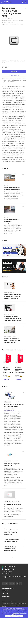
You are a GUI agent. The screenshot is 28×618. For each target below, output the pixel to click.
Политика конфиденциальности (9, 603)
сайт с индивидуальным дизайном (9, 410)
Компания (5, 593)
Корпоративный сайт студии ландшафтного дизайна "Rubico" (12, 340)
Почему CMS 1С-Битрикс (12, 504)
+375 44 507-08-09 (10, 566)
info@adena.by (7, 573)
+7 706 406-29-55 (9, 568)
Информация (5, 596)
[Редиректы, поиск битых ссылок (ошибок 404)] (14, 40)
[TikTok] (20, 583)
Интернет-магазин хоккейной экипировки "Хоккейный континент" (13, 318)
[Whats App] (17, 583)
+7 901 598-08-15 (9, 569)
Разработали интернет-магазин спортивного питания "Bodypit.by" (12, 296)
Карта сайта (5, 606)
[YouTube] (10, 583)
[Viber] (13, 583)
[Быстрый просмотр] (4, 362)
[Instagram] (3, 583)
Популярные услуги (7, 588)
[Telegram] (6, 583)
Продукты (5, 591)
